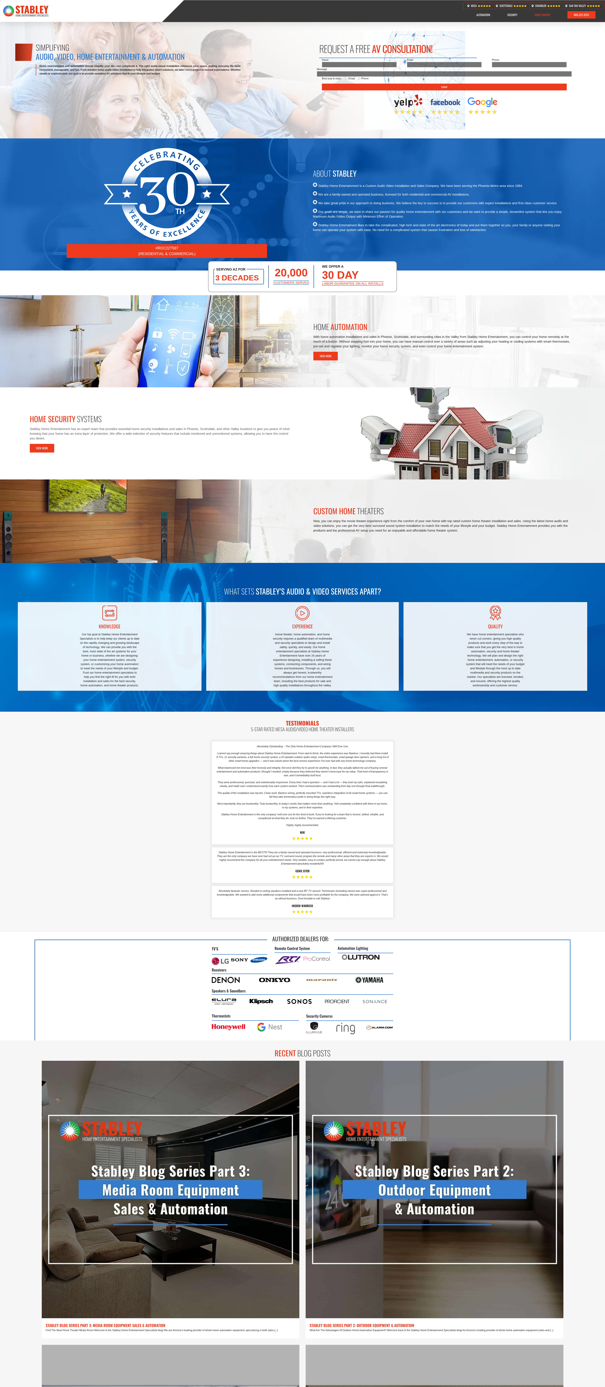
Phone (495, 60)
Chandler (540, 6)
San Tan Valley (577, 6)
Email (410, 60)
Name (325, 60)
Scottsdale (506, 6)
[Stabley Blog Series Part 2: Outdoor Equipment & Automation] (434, 1189)
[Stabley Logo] (25, 6)
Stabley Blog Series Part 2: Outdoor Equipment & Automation (362, 1325)
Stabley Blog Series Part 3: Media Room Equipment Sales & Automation (105, 1325)
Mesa (474, 6)
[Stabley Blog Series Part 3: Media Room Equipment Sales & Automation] (171, 1189)
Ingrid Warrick (302, 905)
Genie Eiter (302, 871)
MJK (302, 832)
